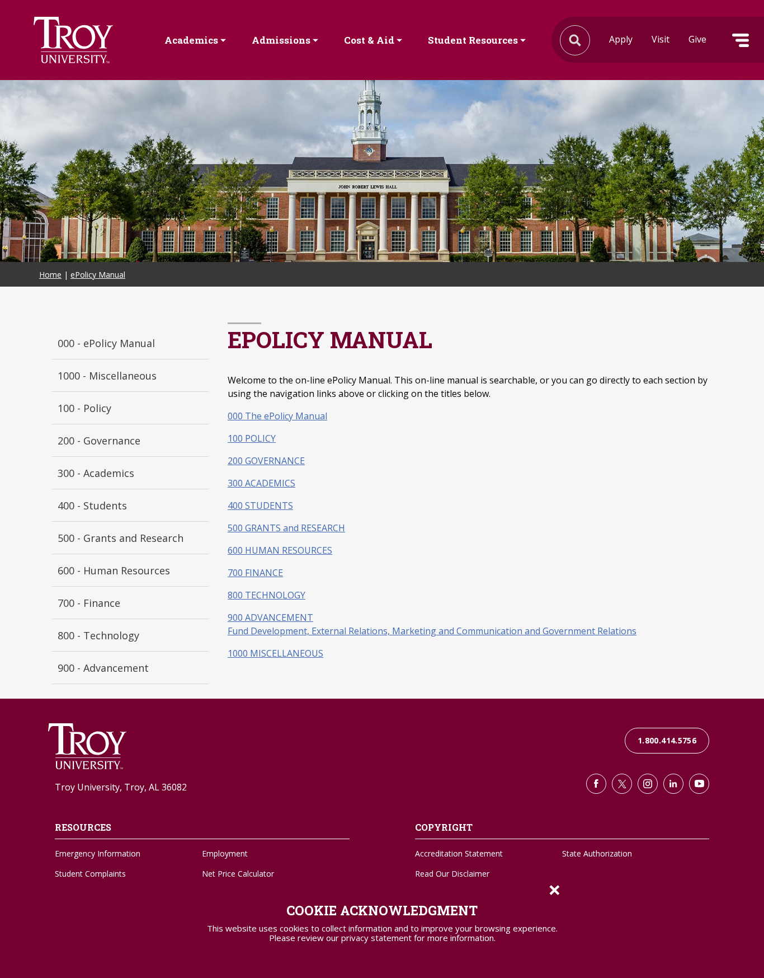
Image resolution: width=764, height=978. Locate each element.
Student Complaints (90, 873)
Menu (740, 40)
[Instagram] (648, 784)
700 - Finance (89, 603)
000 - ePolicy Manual (106, 343)
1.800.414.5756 (667, 740)
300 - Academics (96, 473)
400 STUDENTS (260, 505)
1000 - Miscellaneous (107, 375)
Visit (660, 39)
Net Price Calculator (238, 873)
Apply (621, 39)
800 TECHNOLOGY (266, 595)
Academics (191, 40)
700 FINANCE (255, 573)
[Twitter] (622, 784)
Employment (225, 853)
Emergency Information (97, 853)
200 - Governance (99, 440)
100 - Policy (84, 408)
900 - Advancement (103, 668)
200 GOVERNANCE (266, 461)
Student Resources (473, 40)
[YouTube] (699, 784)
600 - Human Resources (114, 570)
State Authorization (597, 853)
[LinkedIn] (673, 784)
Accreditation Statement (459, 853)
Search (73, 40)
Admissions (281, 40)
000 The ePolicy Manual (277, 416)
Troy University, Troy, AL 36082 (121, 787)
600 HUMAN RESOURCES (280, 550)
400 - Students (92, 505)
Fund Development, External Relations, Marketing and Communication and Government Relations (432, 631)
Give (697, 39)
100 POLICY (252, 438)
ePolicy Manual (97, 274)
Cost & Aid (369, 40)
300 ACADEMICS (261, 483)
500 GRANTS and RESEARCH (286, 528)
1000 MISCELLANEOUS (275, 653)
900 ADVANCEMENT (270, 617)
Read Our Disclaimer (452, 873)
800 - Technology (98, 635)
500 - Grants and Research (120, 538)
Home (50, 274)
